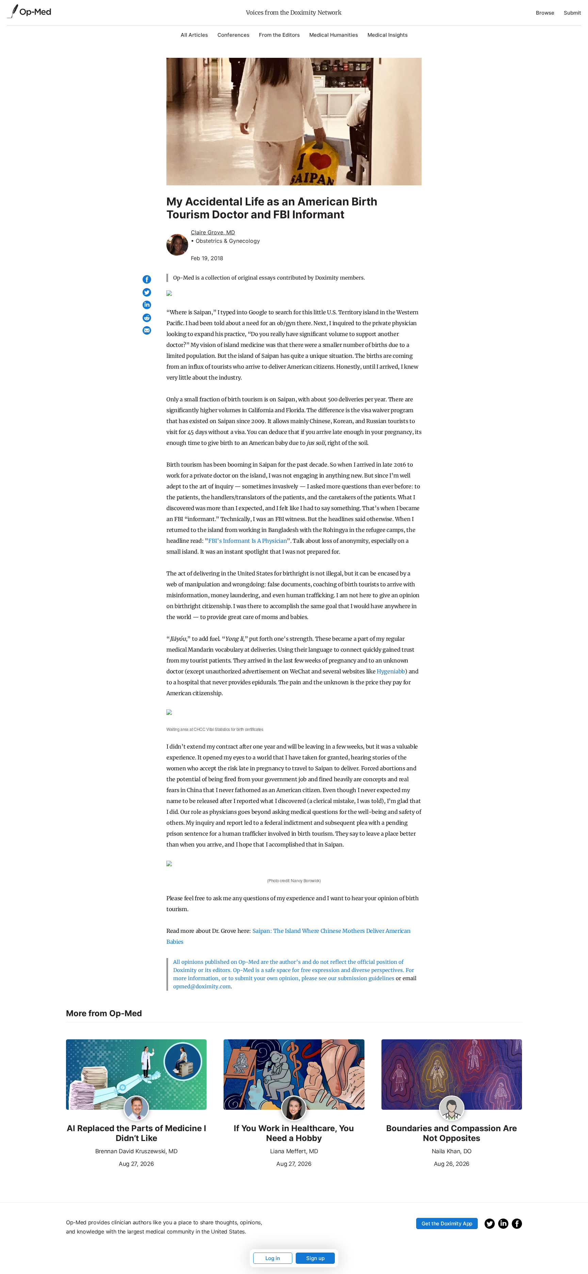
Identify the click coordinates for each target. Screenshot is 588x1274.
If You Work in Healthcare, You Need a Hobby (294, 1133)
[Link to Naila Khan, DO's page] (451, 1108)
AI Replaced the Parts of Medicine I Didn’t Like (136, 1133)
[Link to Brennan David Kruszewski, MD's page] (136, 1108)
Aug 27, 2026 (110, 1163)
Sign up (315, 1258)
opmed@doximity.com (202, 986)
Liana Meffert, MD (294, 1151)
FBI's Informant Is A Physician (247, 540)
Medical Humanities (333, 34)
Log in (272, 1258)
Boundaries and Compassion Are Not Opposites (451, 1133)
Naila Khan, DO (452, 1151)
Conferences (233, 34)
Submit (572, 12)
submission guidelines (366, 978)
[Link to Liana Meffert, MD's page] (294, 1108)
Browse (545, 12)
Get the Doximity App (447, 1223)
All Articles (194, 34)
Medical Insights (388, 34)
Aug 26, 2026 (425, 1163)
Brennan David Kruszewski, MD (136, 1151)
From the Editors (279, 34)
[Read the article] (136, 1075)
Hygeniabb (391, 671)
